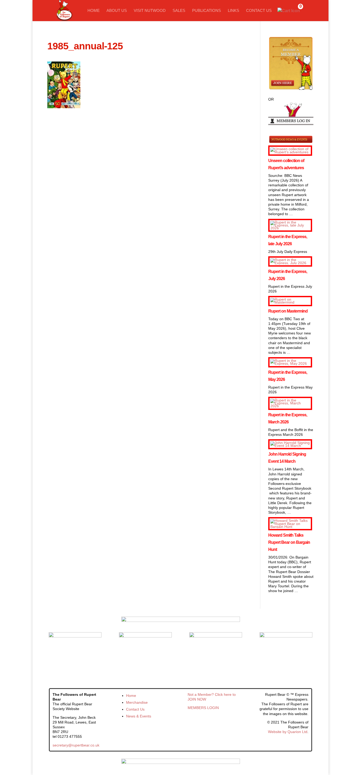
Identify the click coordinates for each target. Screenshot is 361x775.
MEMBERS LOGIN (203, 708)
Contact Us (259, 11)
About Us (117, 11)
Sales (179, 11)
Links (233, 11)
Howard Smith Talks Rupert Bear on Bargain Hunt (289, 542)
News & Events (138, 716)
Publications (206, 11)
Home (93, 11)
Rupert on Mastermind (288, 311)
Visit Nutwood (150, 11)
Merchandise (137, 702)
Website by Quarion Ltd (287, 732)
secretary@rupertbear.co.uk (76, 745)
